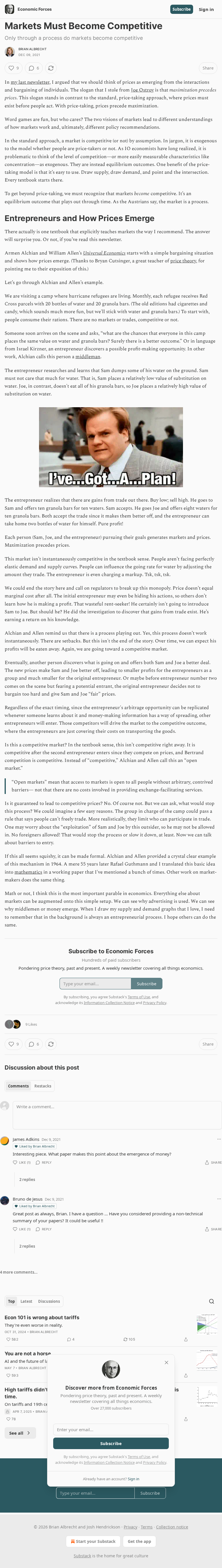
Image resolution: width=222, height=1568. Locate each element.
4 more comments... (19, 1272)
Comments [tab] (18, 1086)
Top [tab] (11, 1301)
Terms (147, 1527)
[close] (166, 1362)
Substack (82, 1555)
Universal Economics (104, 253)
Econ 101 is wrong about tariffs (42, 1317)
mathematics (28, 872)
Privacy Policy (154, 1462)
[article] (111, 1328)
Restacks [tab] (42, 1086)
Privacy (130, 1527)
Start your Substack (96, 1541)
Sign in (206, 9)
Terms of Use (139, 1456)
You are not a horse (28, 1353)
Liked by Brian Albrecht (37, 1146)
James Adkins (26, 1139)
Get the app (139, 1541)
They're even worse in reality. (34, 1325)
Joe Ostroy (142, 90)
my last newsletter (30, 82)
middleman (87, 356)
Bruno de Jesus (27, 1199)
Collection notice (172, 1527)
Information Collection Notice (109, 1462)
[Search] (211, 1301)
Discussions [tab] (49, 1301)
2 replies (27, 1179)
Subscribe (182, 9)
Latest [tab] (26, 1301)
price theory (183, 261)
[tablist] (30, 1086)
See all (16, 1433)
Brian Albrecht (32, 49)
